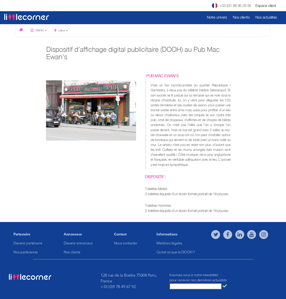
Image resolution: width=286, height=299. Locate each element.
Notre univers (217, 17)
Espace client (265, 5)
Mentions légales (169, 243)
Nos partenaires (25, 252)
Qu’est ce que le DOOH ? (175, 252)
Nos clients (241, 17)
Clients (39, 30)
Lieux (61, 30)
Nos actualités (266, 17)
